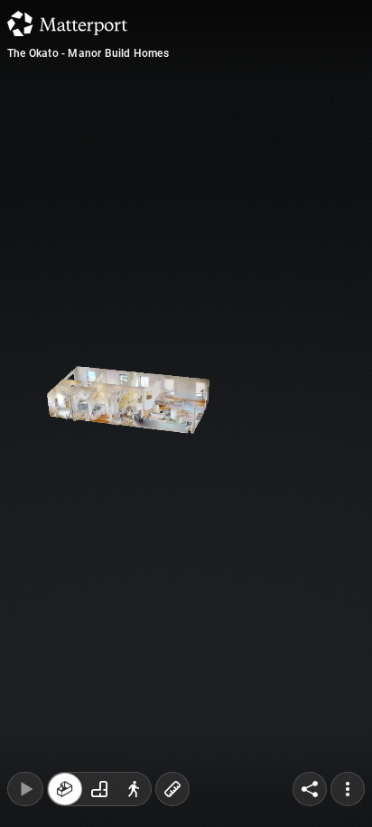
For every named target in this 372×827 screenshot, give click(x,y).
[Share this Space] (310, 789)
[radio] (65, 789)
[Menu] (347, 789)
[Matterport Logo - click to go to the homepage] (67, 23)
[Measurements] (172, 789)
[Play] (25, 789)
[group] (99, 789)
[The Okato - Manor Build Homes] (186, 413)
